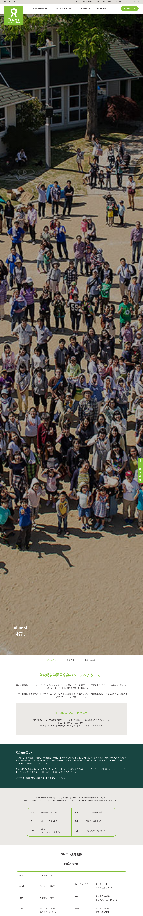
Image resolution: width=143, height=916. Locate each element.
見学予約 (140, 462)
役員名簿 (70, 660)
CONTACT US (129, 8)
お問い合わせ (90, 660)
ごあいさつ (51, 660)
